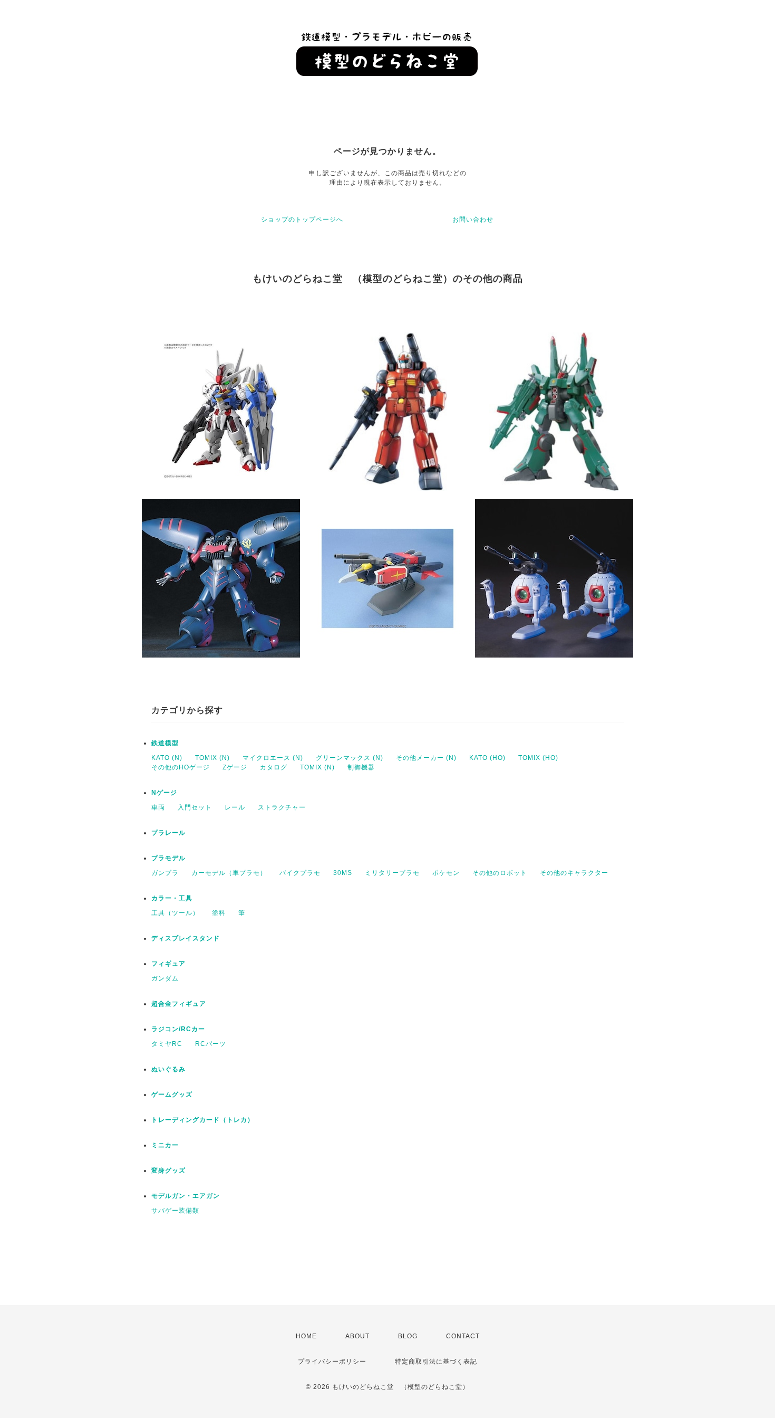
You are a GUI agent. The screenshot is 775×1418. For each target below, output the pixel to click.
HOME (306, 1336)
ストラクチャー (282, 807)
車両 (158, 807)
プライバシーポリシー (332, 1361)
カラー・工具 (171, 898)
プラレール (168, 832)
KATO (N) (166, 758)
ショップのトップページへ (302, 219)
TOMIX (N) (212, 758)
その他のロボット (499, 873)
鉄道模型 (165, 743)
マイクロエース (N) (273, 758)
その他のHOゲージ (180, 767)
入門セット (195, 807)
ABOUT (357, 1336)
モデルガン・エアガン (185, 1196)
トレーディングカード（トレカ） (202, 1120)
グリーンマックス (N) (349, 758)
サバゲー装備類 (175, 1210)
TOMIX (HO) (538, 758)
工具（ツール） (175, 913)
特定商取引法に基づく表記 (436, 1361)
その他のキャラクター (574, 873)
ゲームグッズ (171, 1094)
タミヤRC (166, 1044)
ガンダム (165, 978)
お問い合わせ (472, 219)
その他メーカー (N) (426, 758)
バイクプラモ (300, 873)
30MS (342, 873)
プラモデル (168, 858)
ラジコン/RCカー (178, 1029)
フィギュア (168, 963)
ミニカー (165, 1145)
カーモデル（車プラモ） (229, 873)
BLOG (408, 1336)
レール (235, 807)
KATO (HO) (487, 758)
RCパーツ (210, 1044)
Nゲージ (164, 792)
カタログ (273, 767)
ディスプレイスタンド (185, 938)
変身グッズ (168, 1170)
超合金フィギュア (178, 1003)
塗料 (219, 913)
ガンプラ (165, 873)
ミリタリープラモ (392, 873)
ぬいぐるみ (168, 1069)
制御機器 (361, 767)
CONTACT (463, 1336)
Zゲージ (234, 767)
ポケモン (446, 873)
